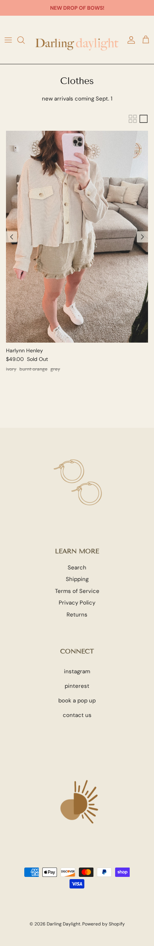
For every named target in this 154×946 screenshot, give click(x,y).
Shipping (77, 579)
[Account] (129, 40)
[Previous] (11, 236)
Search (77, 567)
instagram (77, 671)
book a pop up (77, 700)
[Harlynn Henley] (77, 237)
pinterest (77, 686)
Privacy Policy (77, 602)
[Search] (24, 40)
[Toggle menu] (8, 40)
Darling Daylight (63, 924)
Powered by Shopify (103, 924)
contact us (77, 715)
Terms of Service (77, 591)
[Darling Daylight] (77, 39)
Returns (77, 614)
